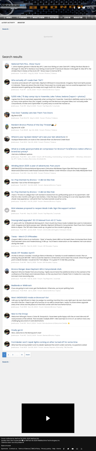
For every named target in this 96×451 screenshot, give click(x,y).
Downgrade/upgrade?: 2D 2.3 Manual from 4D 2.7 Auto (36, 220)
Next (27, 355)
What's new (38, 17)
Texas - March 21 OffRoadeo (24, 236)
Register (20, 23)
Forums (23, 17)
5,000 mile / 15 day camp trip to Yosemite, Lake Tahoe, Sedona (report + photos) (48, 96)
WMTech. (43, 440)
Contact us (13, 449)
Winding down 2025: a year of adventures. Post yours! (35, 165)
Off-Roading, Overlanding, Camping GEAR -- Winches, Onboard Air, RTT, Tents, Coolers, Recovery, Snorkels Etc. (51, 158)
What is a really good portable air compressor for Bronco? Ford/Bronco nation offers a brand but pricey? (51, 150)
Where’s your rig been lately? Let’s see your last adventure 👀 (39, 137)
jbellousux (15, 73)
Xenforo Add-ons (13, 442)
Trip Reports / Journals (51, 106)
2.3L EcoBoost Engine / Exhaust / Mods (57, 230)
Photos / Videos (51, 73)
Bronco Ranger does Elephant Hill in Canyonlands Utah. (36, 269)
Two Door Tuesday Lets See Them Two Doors (32, 112)
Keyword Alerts (58, 17)
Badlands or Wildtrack (21, 285)
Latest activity (8, 23)
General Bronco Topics (51, 90)
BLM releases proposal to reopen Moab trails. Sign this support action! (43, 208)
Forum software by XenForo (20, 438)
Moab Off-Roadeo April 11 (22, 253)
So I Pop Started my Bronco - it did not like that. (33, 180)
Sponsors (4, 449)
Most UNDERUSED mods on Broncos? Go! (30, 297)
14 (22, 355)
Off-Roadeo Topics (50, 246)
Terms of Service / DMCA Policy (29, 449)
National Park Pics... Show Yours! (25, 64)
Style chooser (6, 446)
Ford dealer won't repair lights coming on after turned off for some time (44, 342)
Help (53, 449)
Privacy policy (46, 449)
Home (59, 449)
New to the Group (19, 313)
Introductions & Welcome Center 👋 (56, 323)
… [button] (17, 355)
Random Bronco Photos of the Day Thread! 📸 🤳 (34, 124)
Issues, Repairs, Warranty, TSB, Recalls (58, 347)
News (9, 17)
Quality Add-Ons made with (11, 440)
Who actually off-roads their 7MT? (27, 80)
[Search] (92, 17)
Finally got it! (17, 330)
